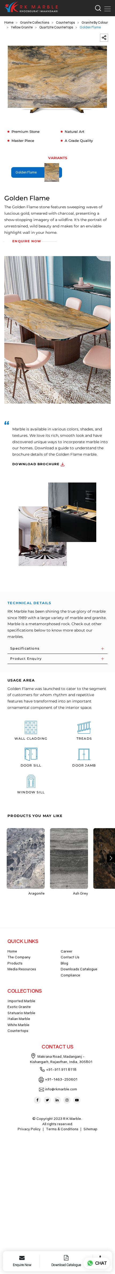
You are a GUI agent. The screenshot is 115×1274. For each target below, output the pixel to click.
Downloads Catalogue (79, 969)
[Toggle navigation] (106, 8)
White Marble (18, 1025)
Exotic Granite (19, 1007)
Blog (64, 963)
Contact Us (70, 957)
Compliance (70, 975)
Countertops (65, 22)
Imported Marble (21, 1001)
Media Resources (21, 969)
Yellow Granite (22, 27)
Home (8, 22)
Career (66, 951)
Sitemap (90, 1129)
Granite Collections (34, 22)
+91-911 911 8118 (61, 1069)
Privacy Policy (29, 1129)
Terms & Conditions (62, 1129)
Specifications (25, 648)
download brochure (36, 464)
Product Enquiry (26, 659)
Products (14, 963)
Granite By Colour (95, 22)
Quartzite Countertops (56, 27)
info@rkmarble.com (61, 1089)
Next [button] (111, 858)
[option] (57, 79)
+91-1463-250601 (61, 1079)
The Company (18, 957)
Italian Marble (18, 1019)
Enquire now (26, 241)
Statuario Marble (21, 1013)
